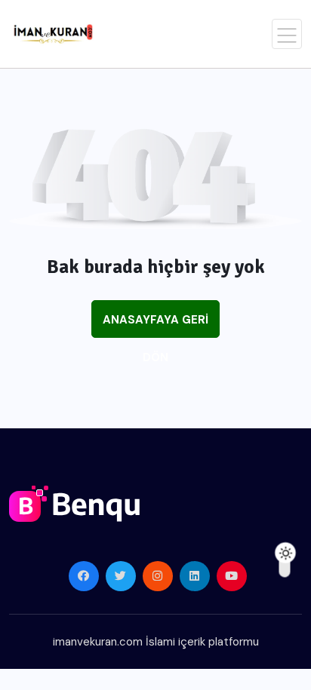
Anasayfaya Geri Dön (155, 325)
